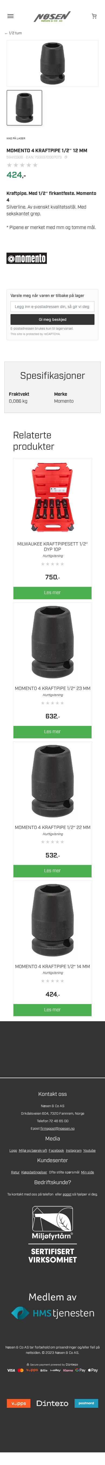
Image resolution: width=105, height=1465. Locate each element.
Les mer (52, 593)
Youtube (89, 1150)
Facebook (56, 1150)
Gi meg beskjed (52, 319)
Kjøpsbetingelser (34, 1172)
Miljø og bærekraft (33, 1150)
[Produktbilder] (52, 109)
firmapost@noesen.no (57, 1128)
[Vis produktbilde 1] (24, 107)
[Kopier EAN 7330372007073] (65, 157)
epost (67, 1194)
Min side (87, 1172)
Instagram (74, 1150)
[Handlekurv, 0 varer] (94, 16)
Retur (15, 1172)
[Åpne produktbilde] (52, 63)
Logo (13, 1150)
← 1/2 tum (13, 33)
